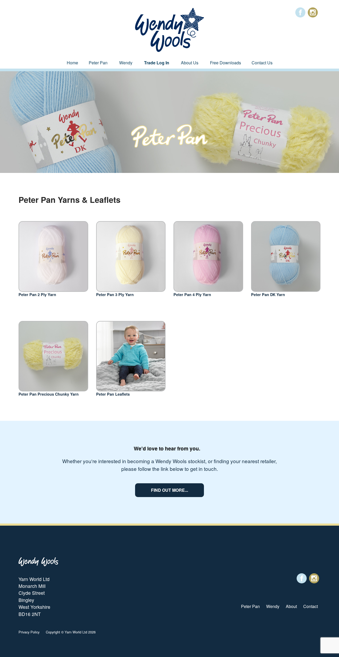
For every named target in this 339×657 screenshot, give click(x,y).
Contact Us (262, 63)
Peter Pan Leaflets (113, 394)
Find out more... (169, 490)
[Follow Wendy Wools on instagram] (313, 12)
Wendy (125, 63)
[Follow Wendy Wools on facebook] (300, 12)
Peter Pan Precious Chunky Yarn (49, 394)
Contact (310, 606)
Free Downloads (225, 63)
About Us (189, 63)
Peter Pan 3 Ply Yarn (115, 294)
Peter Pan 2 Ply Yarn (37, 294)
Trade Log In (156, 63)
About (291, 606)
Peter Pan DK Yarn (268, 294)
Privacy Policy (29, 631)
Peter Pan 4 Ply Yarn (192, 294)
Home (72, 63)
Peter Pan (98, 63)
